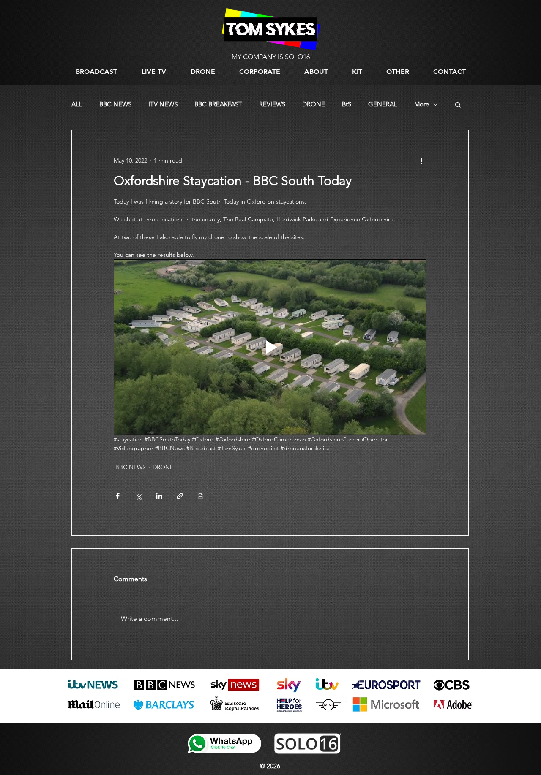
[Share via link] (180, 496)
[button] (397, 71)
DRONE (313, 104)
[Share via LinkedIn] (159, 496)
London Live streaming (90, 718)
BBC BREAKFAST (218, 104)
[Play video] (270, 347)
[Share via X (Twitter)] (138, 496)
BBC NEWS (115, 104)
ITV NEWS (163, 104)
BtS (346, 104)
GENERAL (382, 104)
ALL (76, 104)
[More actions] (421, 160)
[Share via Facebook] (118, 496)
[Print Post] (201, 496)
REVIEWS (272, 104)
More (421, 104)
